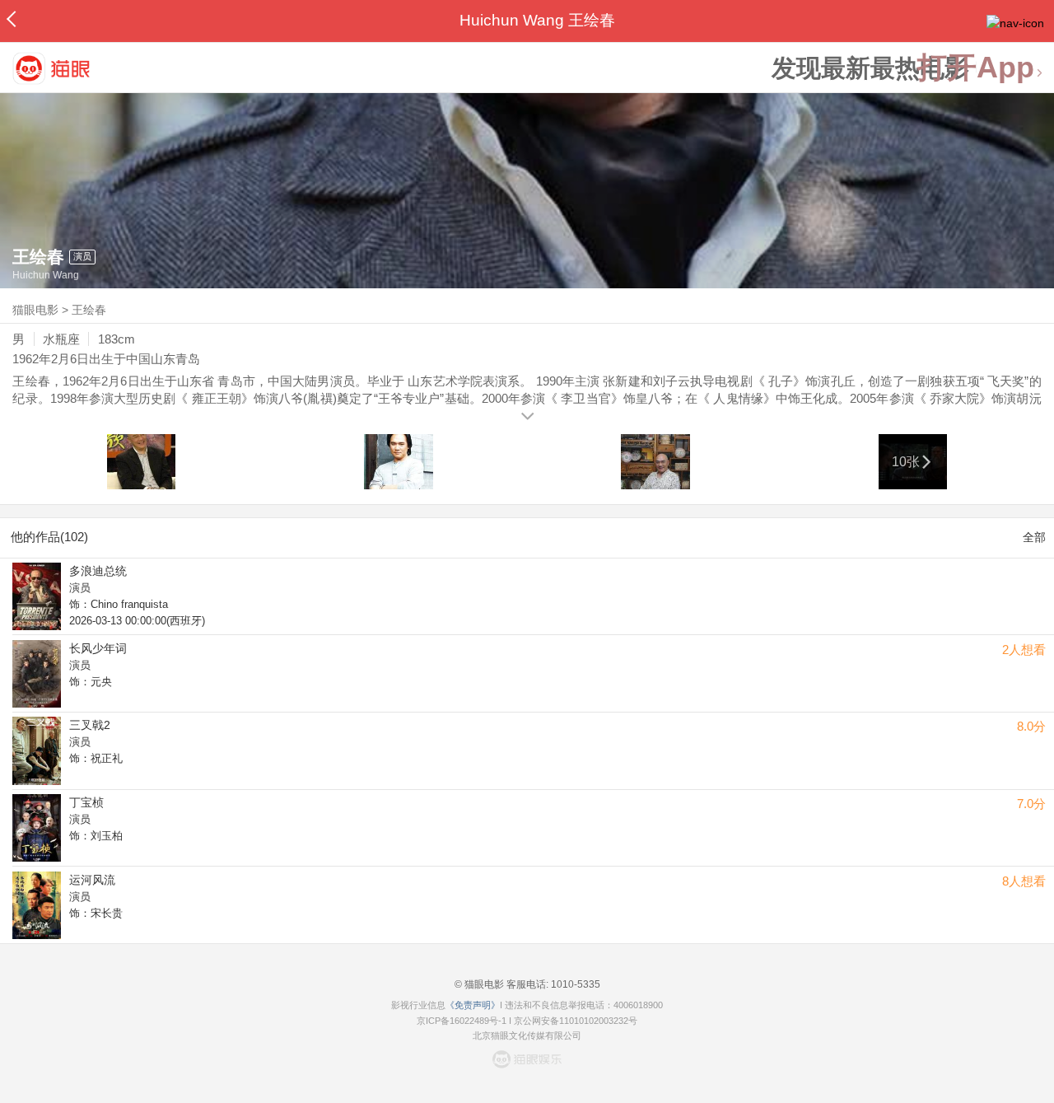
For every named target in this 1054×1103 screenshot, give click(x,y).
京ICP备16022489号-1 (461, 1021)
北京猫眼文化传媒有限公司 (527, 1035)
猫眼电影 (35, 309)
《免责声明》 (472, 1005)
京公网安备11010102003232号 (575, 1021)
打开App (975, 68)
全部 (1034, 537)
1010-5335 (574, 984)
